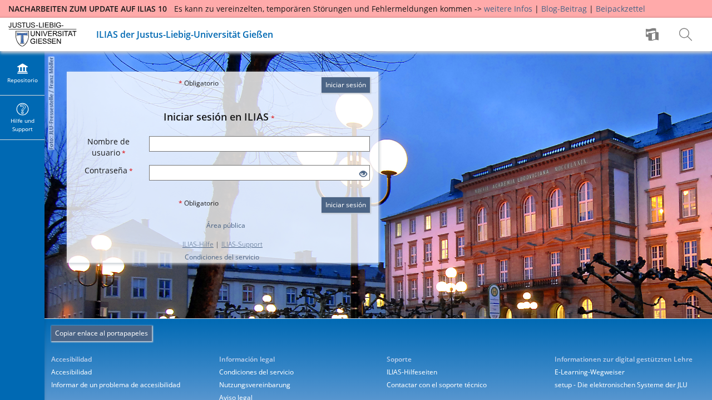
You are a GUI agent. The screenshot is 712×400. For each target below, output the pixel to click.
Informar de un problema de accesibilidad (115, 384)
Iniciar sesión (345, 84)
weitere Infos (508, 8)
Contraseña (109, 170)
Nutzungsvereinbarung (254, 384)
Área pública (225, 225)
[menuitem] (653, 34)
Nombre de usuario (108, 147)
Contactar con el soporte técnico (437, 384)
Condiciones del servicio (222, 257)
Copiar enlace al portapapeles (101, 333)
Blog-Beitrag (564, 8)
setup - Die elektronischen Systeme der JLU (621, 384)
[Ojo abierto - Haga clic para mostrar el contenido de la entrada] (363, 174)
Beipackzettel (620, 8)
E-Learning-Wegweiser (590, 372)
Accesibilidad (71, 372)
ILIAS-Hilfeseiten (412, 372)
